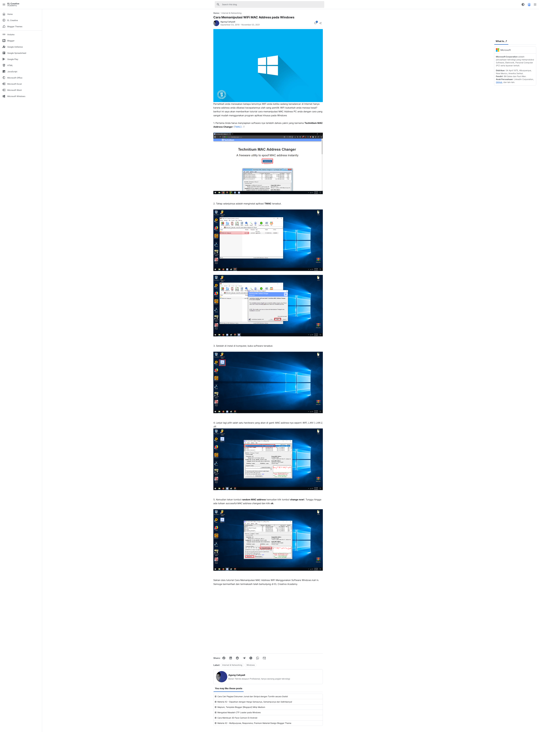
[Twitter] (251, 658)
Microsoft (505, 50)
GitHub (499, 82)
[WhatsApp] (257, 658)
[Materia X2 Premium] (515, 24)
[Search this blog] (218, 4)
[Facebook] (224, 658)
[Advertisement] (268, 619)
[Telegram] (244, 658)
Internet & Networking (231, 13)
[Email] (264, 658)
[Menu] (4, 4)
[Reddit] (237, 658)
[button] (529, 4)
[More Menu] (535, 4)
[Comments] (315, 23)
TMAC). (238, 126)
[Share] (320, 23)
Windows (250, 665)
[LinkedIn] (230, 658)
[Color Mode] (523, 4)
